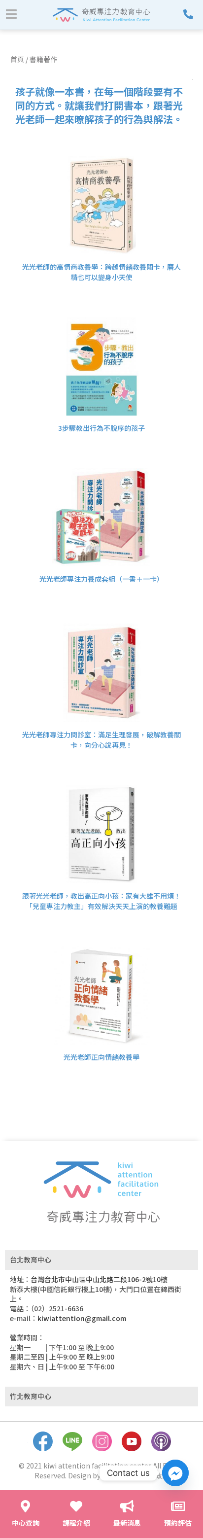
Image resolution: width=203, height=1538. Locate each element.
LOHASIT (116, 1475)
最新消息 (127, 1523)
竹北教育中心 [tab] (30, 1396)
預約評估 (178, 1523)
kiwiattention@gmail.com (81, 1318)
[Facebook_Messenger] (175, 1473)
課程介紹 (76, 1523)
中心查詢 (25, 1523)
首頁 (17, 59)
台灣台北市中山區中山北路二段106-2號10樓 (99, 1279)
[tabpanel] (101, 1328)
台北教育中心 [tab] (30, 1259)
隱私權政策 (152, 1475)
